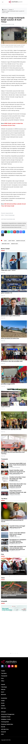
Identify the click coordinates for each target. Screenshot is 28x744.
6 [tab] (15, 599)
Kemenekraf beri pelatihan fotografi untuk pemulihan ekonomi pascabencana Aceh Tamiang (13, 452)
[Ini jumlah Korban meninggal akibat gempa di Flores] (4, 528)
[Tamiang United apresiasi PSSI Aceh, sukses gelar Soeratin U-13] (14, 283)
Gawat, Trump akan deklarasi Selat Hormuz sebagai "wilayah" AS (17, 534)
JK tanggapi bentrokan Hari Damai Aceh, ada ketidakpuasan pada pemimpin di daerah (13, 520)
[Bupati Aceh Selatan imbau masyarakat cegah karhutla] (14, 397)
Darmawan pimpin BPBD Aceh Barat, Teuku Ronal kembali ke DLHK (17, 465)
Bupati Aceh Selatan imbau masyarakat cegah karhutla (12, 405)
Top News (4, 498)
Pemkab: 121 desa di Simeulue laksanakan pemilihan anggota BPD (13, 383)
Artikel (3, 705)
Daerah (11, 9)
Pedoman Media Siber (7, 724)
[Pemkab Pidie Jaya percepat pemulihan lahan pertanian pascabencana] (14, 329)
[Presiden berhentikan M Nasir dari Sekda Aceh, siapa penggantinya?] (4, 479)
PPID (2, 734)
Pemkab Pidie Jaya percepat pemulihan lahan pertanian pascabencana (12, 337)
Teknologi (4, 687)
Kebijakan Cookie (6, 719)
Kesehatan (4, 698)
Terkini (3, 671)
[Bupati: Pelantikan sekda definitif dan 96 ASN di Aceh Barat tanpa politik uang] (4, 472)
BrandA (3, 726)
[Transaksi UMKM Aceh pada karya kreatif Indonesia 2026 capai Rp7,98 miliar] (14, 420)
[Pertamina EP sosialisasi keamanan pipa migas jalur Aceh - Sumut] (14, 260)
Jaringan (3, 711)
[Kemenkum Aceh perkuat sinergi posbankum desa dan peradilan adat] (14, 351)
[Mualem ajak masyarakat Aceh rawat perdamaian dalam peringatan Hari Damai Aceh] (4, 548)
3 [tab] (14, 576)
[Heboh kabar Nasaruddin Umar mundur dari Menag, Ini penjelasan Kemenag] (4, 486)
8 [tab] (19, 599)
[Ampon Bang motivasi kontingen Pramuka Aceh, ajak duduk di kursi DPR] (4, 493)
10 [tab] (23, 599)
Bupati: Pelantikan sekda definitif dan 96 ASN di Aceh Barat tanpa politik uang (17, 472)
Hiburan (3, 689)
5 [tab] (18, 576)
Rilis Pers (3, 708)
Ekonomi (3, 694)
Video (3, 577)
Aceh (5, 240)
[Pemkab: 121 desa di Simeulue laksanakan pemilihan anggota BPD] (14, 374)
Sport (2, 692)
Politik (3, 700)
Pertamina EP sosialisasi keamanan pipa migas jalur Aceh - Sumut (13, 269)
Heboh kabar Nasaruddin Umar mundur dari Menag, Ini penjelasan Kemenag (17, 485)
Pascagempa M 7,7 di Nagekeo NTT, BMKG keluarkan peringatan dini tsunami (17, 541)
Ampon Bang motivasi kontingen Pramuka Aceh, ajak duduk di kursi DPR (17, 492)
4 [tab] (16, 576)
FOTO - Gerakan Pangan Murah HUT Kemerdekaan (14, 571)
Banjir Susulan (20, 240)
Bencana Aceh (6, 243)
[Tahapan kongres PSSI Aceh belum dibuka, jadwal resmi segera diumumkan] (14, 306)
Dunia (2, 703)
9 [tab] (21, 599)
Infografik (4, 601)
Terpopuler (4, 459)
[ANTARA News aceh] (15, 2)
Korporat (3, 731)
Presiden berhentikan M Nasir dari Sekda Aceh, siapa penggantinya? (17, 478)
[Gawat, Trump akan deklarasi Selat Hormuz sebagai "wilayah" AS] (4, 535)
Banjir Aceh (14, 243)
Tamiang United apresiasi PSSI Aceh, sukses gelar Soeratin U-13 (14, 292)
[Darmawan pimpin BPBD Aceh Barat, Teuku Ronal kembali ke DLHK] (4, 465)
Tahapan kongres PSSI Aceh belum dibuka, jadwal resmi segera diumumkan (13, 315)
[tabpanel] (14, 566)
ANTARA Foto (5, 729)
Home (5, 9)
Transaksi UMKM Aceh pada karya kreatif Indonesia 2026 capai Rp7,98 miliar (13, 428)
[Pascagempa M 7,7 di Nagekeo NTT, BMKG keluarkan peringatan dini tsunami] (4, 541)
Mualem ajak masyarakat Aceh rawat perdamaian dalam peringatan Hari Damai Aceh (17, 548)
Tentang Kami (5, 721)
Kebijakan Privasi (5, 716)
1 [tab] (9, 576)
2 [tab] (12, 576)
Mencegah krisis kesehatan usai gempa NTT (13, 648)
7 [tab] (17, 599)
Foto (2, 554)
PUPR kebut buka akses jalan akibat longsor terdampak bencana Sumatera (13, 593)
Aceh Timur (11, 240)
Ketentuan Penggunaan (7, 714)
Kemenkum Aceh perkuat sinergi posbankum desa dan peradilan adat (12, 360)
